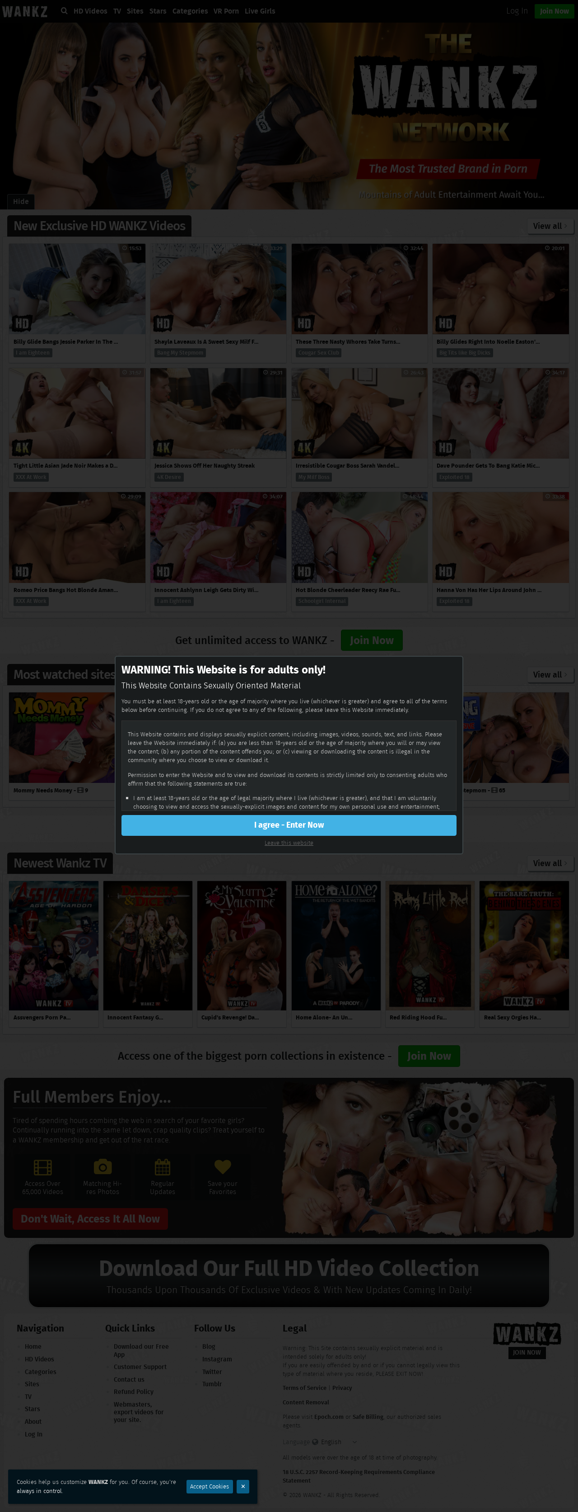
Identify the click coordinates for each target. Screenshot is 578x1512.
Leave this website (289, 843)
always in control (39, 1491)
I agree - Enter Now (289, 825)
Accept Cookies (209, 1486)
